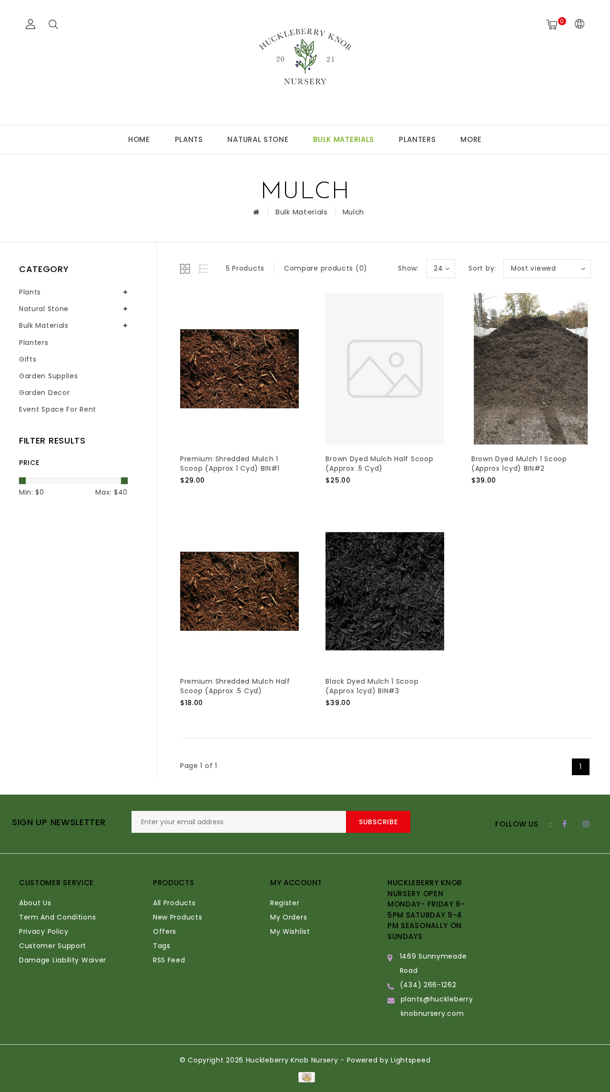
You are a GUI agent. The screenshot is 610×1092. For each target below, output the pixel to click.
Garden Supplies (48, 376)
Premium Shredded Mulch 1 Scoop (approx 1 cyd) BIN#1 (230, 463)
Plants (189, 139)
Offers (164, 931)
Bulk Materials (343, 139)
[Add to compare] (233, 496)
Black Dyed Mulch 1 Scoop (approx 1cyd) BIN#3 (371, 686)
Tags (162, 945)
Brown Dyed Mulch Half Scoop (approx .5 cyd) (379, 463)
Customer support (52, 945)
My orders (288, 917)
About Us (35, 903)
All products (174, 903)
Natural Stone (257, 139)
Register (285, 903)
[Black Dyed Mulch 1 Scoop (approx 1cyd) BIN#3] (384, 591)
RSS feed (169, 960)
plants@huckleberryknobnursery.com (437, 1006)
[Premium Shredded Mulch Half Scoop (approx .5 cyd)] (239, 591)
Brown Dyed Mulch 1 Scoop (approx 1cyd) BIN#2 (519, 463)
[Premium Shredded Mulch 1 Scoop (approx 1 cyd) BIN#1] (239, 369)
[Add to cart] (186, 496)
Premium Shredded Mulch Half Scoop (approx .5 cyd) (235, 686)
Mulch (354, 212)
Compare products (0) (325, 268)
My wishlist (290, 931)
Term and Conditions (57, 917)
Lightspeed (410, 1060)
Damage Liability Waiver (62, 960)
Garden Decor (44, 392)
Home (139, 139)
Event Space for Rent (57, 409)
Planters (417, 139)
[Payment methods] (305, 1077)
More (471, 139)
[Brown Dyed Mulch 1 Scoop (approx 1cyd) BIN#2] (530, 369)
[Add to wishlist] (209, 496)
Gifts (28, 359)
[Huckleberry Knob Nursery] (305, 61)
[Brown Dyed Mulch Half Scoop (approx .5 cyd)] (384, 369)
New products (177, 917)
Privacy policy (44, 931)
